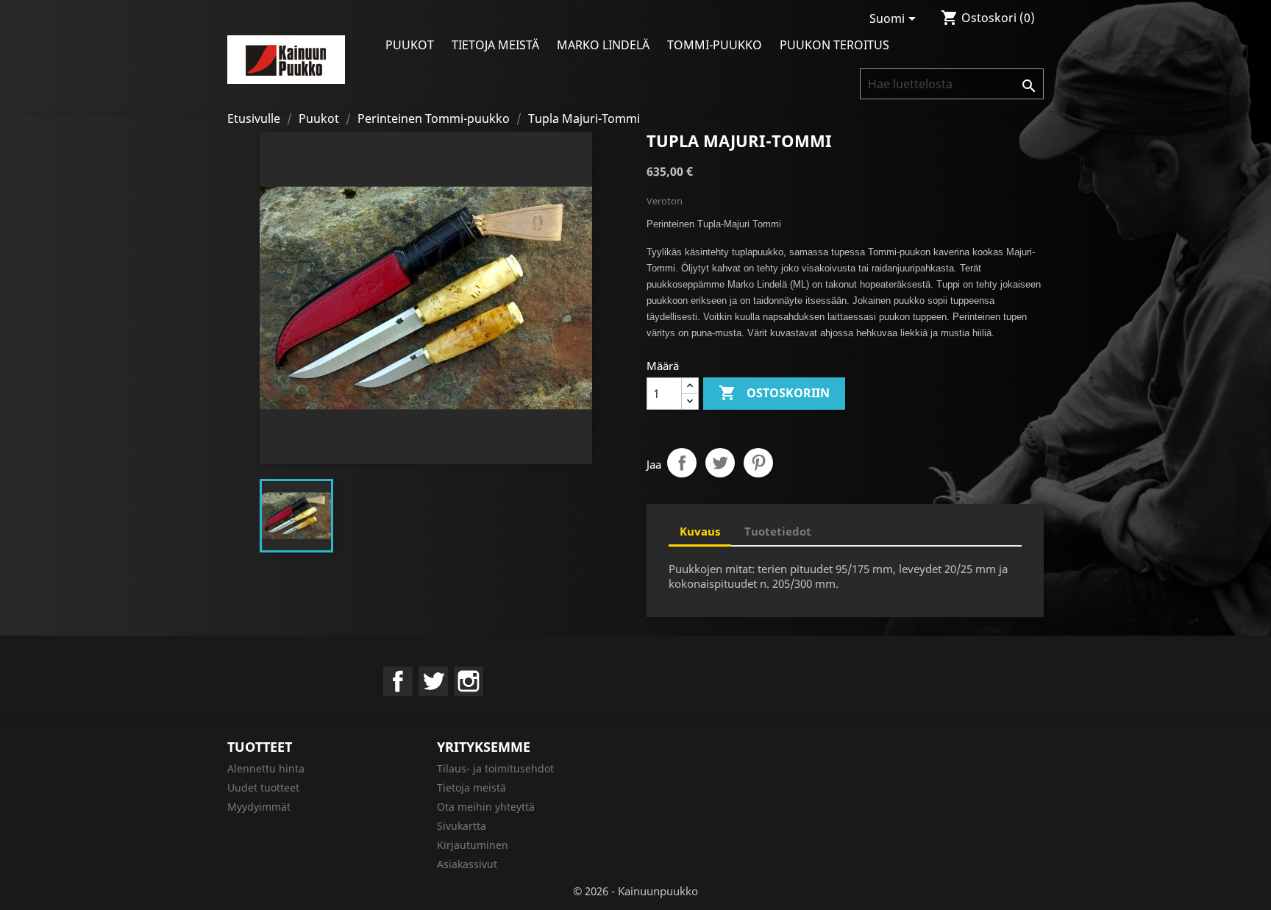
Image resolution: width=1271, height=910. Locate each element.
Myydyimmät (259, 807)
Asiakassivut (467, 864)
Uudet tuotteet (263, 788)
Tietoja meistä (495, 45)
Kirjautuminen (472, 845)
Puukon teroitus (834, 45)
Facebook (398, 681)
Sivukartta (461, 826)
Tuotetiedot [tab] (777, 531)
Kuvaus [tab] (700, 531)
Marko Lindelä (603, 45)
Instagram (468, 681)
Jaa (682, 462)
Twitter (433, 681)
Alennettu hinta (266, 768)
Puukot (409, 45)
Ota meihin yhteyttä (486, 807)
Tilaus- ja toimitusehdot (495, 768)
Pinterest (758, 462)
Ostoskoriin (774, 393)
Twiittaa (720, 462)
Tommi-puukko (714, 45)
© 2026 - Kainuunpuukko (635, 891)
